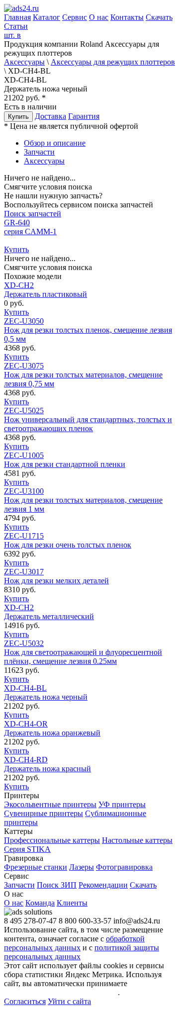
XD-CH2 (45, 289)
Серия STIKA (27, 849)
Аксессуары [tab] (44, 161)
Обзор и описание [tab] (55, 143)
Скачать (159, 17)
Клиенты (72, 903)
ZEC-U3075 (83, 375)
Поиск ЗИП (57, 885)
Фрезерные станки (35, 867)
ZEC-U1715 (67, 540)
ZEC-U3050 (88, 330)
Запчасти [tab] (39, 152)
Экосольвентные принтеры (50, 804)
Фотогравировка (124, 867)
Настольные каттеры (137, 840)
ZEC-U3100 (83, 500)
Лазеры (81, 867)
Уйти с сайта (69, 1001)
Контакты (127, 17)
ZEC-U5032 (83, 652)
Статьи (16, 26)
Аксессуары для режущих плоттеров (113, 62)
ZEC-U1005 (64, 459)
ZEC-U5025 (88, 419)
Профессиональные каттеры (52, 840)
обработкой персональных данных (74, 943)
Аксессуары (24, 62)
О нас (98, 17)
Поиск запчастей (32, 213)
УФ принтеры (122, 804)
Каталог (46, 17)
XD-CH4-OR (52, 728)
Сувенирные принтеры (43, 813)
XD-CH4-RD (47, 764)
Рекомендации (103, 885)
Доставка (50, 116)
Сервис (74, 17)
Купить (18, 116)
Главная (17, 17)
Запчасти (19, 885)
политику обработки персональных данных (83, 988)
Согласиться (25, 1001)
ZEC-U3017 (56, 576)
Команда (40, 903)
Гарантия (83, 116)
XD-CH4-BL (46, 692)
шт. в (12, 35)
